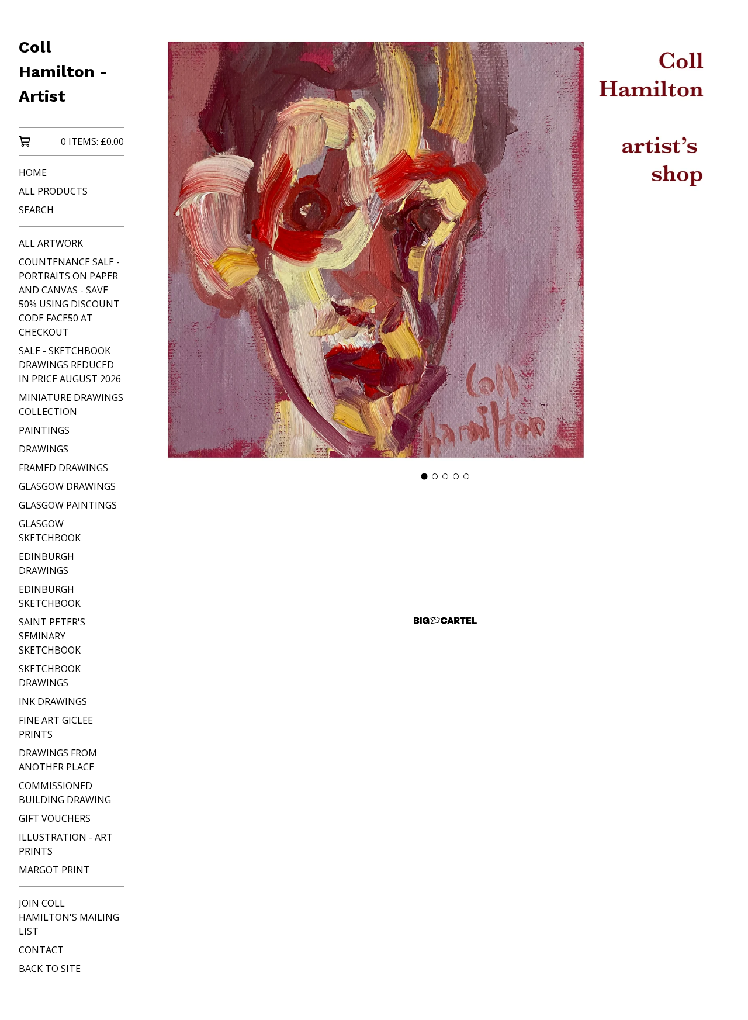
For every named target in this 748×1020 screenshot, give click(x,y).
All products (53, 191)
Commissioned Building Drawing (65, 792)
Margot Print (54, 869)
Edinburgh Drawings (46, 563)
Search (36, 209)
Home (33, 172)
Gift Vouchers (55, 818)
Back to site (50, 968)
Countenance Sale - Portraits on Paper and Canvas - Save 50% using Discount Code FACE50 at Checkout (69, 296)
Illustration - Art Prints (66, 844)
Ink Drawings (53, 701)
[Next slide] (713, 250)
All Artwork (51, 243)
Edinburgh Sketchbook (50, 596)
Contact (41, 949)
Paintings (44, 430)
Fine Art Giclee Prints (56, 727)
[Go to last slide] (177, 250)
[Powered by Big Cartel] (445, 620)
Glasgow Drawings (67, 486)
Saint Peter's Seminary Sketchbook (52, 636)
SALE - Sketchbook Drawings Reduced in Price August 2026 (70, 364)
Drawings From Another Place (58, 759)
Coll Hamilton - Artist (63, 71)
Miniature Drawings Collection (71, 404)
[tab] (424, 476)
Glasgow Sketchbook (50, 530)
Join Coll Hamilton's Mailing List (69, 917)
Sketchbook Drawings (50, 675)
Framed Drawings (63, 467)
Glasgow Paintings (68, 505)
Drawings (43, 448)
